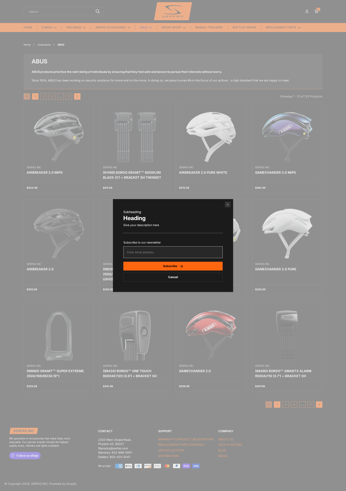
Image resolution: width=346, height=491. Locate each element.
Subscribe (170, 266)
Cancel (173, 277)
